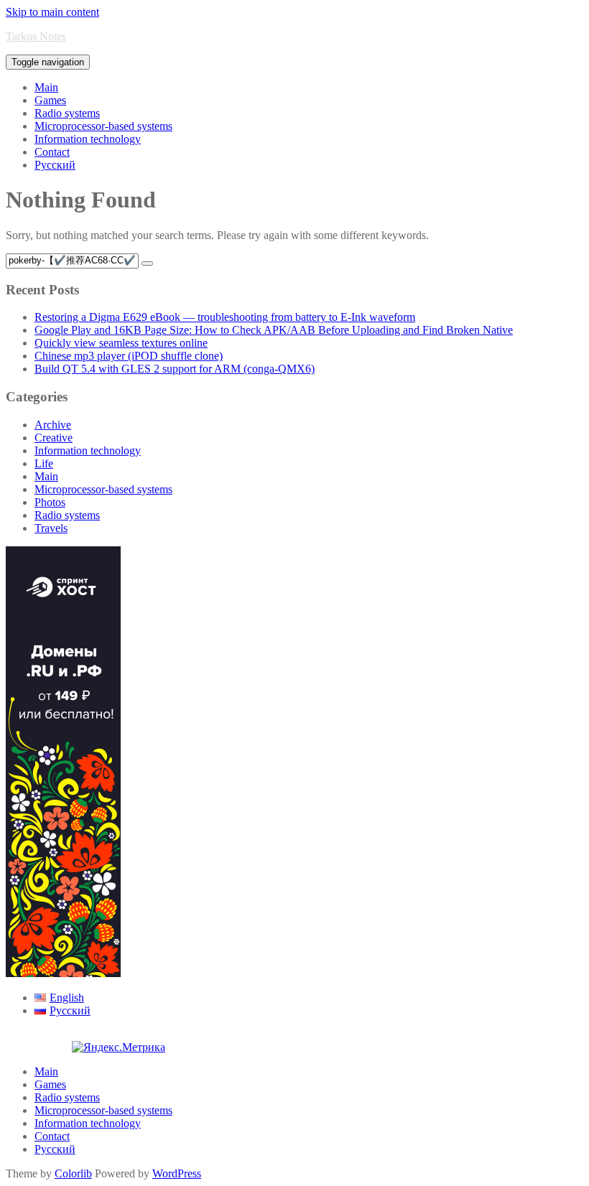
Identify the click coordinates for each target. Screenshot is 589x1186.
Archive (52, 425)
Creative (53, 437)
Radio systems (67, 113)
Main (46, 87)
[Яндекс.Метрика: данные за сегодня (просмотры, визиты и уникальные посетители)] (118, 1047)
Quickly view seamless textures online (121, 343)
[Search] (147, 263)
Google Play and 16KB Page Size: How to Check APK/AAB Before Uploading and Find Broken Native (273, 330)
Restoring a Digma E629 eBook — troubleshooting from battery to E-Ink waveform (224, 317)
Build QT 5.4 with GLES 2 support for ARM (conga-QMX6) (174, 369)
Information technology (87, 139)
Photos (49, 502)
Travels (51, 528)
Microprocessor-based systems (103, 126)
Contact (52, 152)
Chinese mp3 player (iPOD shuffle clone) (128, 356)
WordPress (176, 1173)
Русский (54, 165)
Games (50, 100)
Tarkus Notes (36, 36)
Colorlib (73, 1173)
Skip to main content (52, 12)
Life (43, 463)
